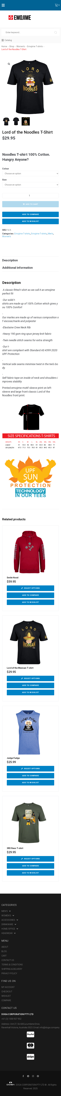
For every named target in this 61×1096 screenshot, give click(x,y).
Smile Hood (12, 577)
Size (4, 180)
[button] (9, 63)
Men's (50, 233)
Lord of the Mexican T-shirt (20, 668)
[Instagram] (33, 1076)
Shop (11, 46)
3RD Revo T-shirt (15, 848)
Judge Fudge (13, 758)
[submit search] (57, 32)
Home (4, 46)
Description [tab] (10, 260)
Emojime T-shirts (35, 46)
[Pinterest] (38, 1076)
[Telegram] (28, 1076)
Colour (5, 168)
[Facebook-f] (23, 1076)
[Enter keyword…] (27, 32)
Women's (20, 46)
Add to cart (32, 204)
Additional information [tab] (17, 267)
